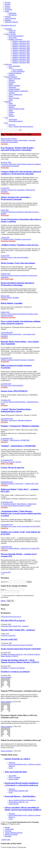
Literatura (12, 93)
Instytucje (8, 8)
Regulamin (8, 836)
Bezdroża (11, 116)
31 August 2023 (6, 572)
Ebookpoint (12, 105)
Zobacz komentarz (6, 701)
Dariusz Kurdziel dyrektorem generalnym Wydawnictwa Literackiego (17, 284)
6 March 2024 (5, 296)
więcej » (3, 601)
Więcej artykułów (6, 677)
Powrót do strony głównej (9, 138)
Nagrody (7, 6)
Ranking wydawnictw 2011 (21, 45)
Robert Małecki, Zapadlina (12, 303)
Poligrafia (8, 16)
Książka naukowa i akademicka (18, 91)
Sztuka (11, 100)
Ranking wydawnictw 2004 (21, 57)
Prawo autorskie (17, 69)
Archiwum (12, 32)
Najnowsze (12, 30)
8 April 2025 (5, 210)
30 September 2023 (7, 418)
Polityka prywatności (11, 834)
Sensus (11, 114)
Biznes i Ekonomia (14, 78)
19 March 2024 (5, 274)
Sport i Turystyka (14, 98)
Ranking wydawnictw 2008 (21, 50)
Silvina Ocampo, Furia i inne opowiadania (18, 263)
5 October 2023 (5, 400)
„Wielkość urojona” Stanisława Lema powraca (19, 245)
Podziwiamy (12, 13)
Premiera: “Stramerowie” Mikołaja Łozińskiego (20, 426)
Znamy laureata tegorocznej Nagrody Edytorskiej (21, 649)
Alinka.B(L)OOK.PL (11, 22)
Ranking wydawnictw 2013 (21, 41)
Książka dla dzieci (14, 89)
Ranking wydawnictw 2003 (21, 59)
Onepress (11, 112)
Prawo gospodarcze (19, 71)
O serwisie (8, 831)
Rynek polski (13, 37)
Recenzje (7, 4)
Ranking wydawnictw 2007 (21, 52)
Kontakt (7, 827)
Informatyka (12, 87)
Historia (11, 84)
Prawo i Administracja (15, 94)
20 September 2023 (7, 482)
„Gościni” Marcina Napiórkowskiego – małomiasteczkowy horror (16, 410)
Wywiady (8, 2)
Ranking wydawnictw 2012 (21, 43)
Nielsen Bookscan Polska (16, 109)
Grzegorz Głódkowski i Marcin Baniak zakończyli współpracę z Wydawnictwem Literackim (21, 172)
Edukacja (11, 80)
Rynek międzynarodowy (16, 36)
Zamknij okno (5, 839)
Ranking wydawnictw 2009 (21, 48)
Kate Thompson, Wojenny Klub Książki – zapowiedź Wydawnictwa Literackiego (17, 149)
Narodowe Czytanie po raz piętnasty (15, 672)
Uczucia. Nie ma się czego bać (12, 467)
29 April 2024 (5, 255)
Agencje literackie (10, 18)
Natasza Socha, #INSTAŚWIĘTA (14, 391)
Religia (11, 96)
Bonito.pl (11, 107)
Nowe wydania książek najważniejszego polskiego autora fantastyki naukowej (20, 322)
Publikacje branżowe (15, 73)
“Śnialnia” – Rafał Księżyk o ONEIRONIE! (18, 446)
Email (3, 589)
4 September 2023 (6, 546)
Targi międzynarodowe (16, 121)
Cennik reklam (9, 829)
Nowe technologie (14, 66)
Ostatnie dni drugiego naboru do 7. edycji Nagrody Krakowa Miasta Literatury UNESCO (20, 661)
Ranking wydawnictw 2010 (21, 46)
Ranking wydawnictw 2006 (21, 53)
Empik (11, 103)
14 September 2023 (7, 524)
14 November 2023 (7, 332)
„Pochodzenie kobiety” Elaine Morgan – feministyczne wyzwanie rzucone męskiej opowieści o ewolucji (21, 513)
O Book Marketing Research (13, 832)
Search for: (4, 582)
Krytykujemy (13, 15)
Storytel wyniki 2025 (9, 639)
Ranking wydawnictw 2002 (21, 61)
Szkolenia (12, 75)
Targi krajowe (13, 119)
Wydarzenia (8, 9)
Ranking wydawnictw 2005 (21, 55)
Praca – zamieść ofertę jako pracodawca (21, 126)
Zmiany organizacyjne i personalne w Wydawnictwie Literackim (16, 198)
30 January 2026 (6, 162)
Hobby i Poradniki (14, 85)
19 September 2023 (7, 502)
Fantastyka (12, 82)
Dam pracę (12, 125)
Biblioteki (8, 20)
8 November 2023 (6, 358)
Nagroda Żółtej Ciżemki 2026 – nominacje (18, 630)
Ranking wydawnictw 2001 (21, 62)
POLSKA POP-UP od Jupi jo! (13, 620)
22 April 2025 (5, 188)
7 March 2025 (5, 237)
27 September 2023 (7, 438)
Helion (11, 110)
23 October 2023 (6, 384)
